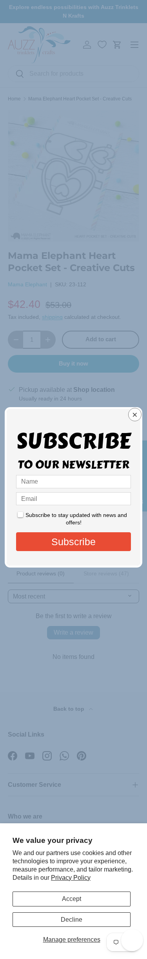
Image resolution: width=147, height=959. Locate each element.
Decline (71, 919)
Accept (71, 898)
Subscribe (73, 541)
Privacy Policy (71, 877)
